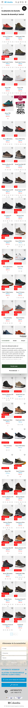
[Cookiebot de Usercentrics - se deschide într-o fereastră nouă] (20, 336)
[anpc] (10, 698)
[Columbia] (8, 2)
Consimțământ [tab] (5, 340)
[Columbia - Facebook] (6, 691)
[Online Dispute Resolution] (18, 698)
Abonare (14, 662)
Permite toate (14, 366)
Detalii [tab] (14, 340)
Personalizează (13, 370)
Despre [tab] (23, 340)
